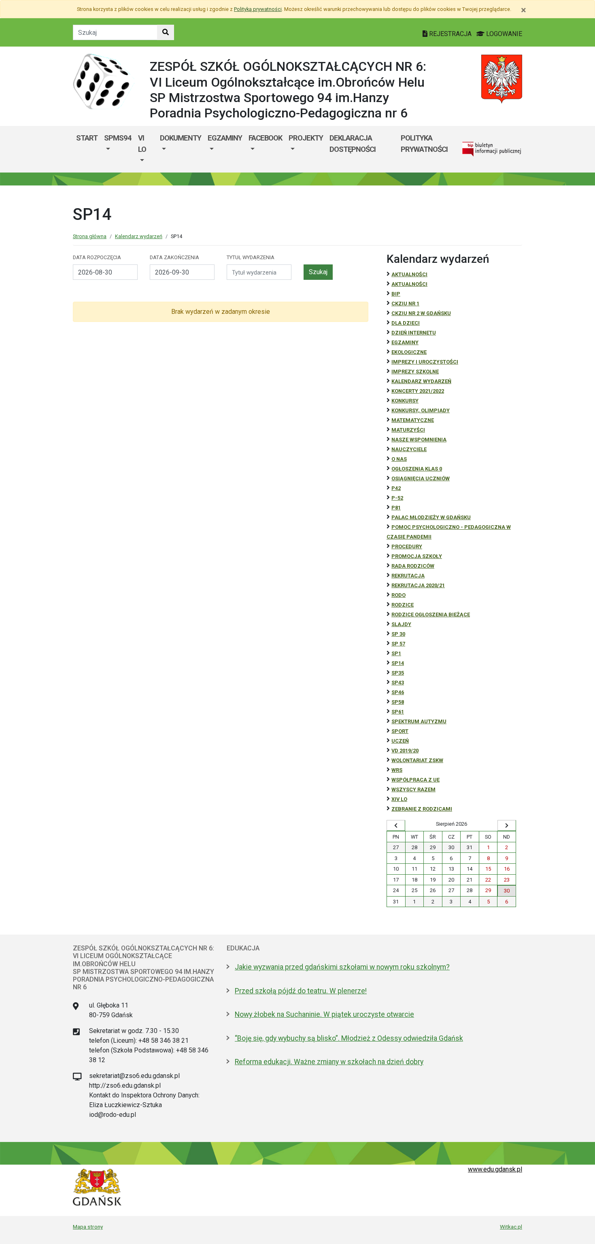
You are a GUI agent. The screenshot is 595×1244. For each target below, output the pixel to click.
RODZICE (402, 605)
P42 (396, 488)
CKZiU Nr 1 (405, 303)
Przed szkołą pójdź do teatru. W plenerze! (301, 991)
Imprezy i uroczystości (424, 362)
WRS (396, 770)
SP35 (397, 673)
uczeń (400, 741)
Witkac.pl (511, 1226)
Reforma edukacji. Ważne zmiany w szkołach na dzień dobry (329, 1062)
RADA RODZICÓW (412, 566)
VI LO (142, 143)
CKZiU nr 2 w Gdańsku (421, 313)
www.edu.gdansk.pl (495, 1169)
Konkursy (405, 401)
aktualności (409, 284)
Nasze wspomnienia (418, 440)
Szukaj (318, 272)
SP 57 (398, 644)
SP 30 (398, 634)
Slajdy (401, 624)
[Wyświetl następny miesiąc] (506, 825)
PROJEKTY (306, 138)
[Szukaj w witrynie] (165, 32)
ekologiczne (409, 352)
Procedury (406, 546)
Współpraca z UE (415, 780)
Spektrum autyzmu (418, 721)
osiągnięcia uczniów (420, 478)
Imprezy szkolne (415, 372)
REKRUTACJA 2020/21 (418, 585)
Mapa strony (88, 1226)
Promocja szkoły (416, 556)
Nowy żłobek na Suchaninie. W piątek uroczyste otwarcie (324, 1014)
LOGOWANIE (503, 34)
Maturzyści (408, 430)
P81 (396, 508)
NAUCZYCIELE (409, 449)
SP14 (397, 663)
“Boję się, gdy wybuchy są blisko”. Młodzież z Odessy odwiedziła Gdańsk (349, 1038)
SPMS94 (118, 138)
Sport (399, 731)
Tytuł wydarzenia (250, 257)
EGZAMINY (225, 138)
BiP (395, 294)
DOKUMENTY (180, 138)
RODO (398, 595)
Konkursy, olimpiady (420, 410)
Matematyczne (412, 420)
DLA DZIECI (405, 323)
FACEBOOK (265, 138)
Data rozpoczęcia (97, 257)
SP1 (396, 653)
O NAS (399, 459)
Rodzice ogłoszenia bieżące (430, 614)
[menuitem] (118, 149)
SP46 (397, 692)
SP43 (397, 683)
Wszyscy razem (413, 789)
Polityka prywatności (424, 143)
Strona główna (89, 236)
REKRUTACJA (408, 576)
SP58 (397, 702)
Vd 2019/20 (405, 751)
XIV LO (399, 799)
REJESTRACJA (450, 34)
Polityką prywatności (258, 9)
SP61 (397, 712)
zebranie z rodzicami (421, 809)
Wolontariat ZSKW (417, 760)
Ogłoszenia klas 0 (416, 469)
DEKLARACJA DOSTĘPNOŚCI (352, 143)
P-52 (397, 498)
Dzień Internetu (413, 333)
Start (87, 138)
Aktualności (409, 274)
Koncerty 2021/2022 (417, 391)
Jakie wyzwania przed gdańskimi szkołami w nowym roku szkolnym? (342, 967)
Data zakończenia (174, 257)
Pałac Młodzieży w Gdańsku (431, 517)
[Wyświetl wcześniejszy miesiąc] (396, 825)
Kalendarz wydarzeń (138, 236)
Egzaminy (405, 342)
